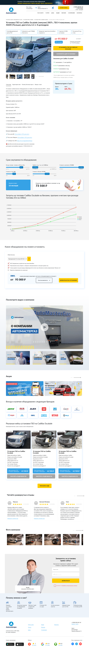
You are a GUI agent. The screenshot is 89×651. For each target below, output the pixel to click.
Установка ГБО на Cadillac (28, 19)
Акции (57, 12)
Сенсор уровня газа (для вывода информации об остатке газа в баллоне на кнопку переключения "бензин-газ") (35, 267)
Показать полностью (12, 518)
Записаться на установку (68, 280)
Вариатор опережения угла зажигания (18, 270)
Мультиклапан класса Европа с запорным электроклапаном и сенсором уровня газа (29, 265)
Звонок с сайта (75, 624)
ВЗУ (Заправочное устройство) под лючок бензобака (22, 263)
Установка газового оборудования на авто (14, 19)
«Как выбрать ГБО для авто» (22, 134)
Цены (52, 12)
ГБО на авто (40, 12)
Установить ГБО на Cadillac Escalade (68, 48)
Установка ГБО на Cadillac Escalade (41, 19)
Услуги (47, 12)
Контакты (79, 12)
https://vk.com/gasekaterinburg (24, 140)
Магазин (64, 12)
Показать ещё (44, 485)
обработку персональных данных (69, 585)
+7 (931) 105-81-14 (78, 7)
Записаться (66, 580)
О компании (71, 12)
